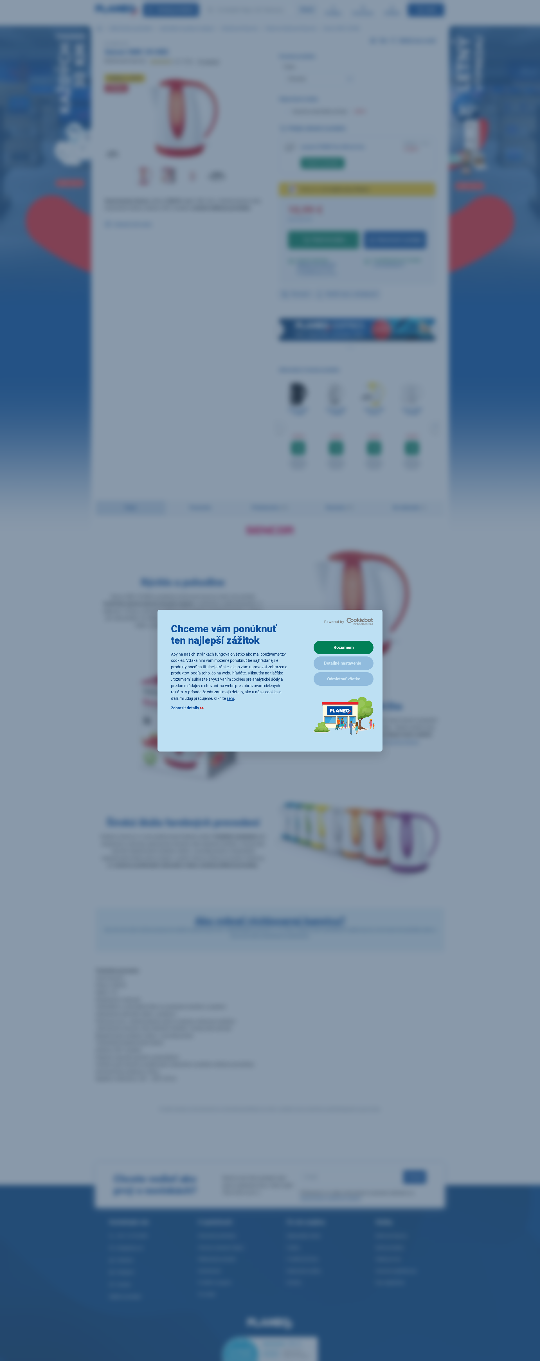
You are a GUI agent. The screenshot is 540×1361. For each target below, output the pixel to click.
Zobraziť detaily (187, 707)
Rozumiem (344, 647)
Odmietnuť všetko (343, 678)
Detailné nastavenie (342, 663)
